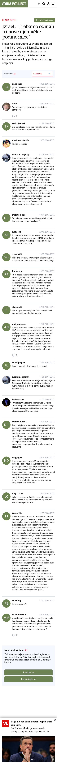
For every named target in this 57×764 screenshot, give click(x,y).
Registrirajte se (28, 679)
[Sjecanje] (39, 3)
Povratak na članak (44, 20)
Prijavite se (28, 672)
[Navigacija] (53, 3)
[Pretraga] (43, 3)
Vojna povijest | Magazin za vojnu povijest (14, 3)
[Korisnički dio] (48, 3)
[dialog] (28, 741)
